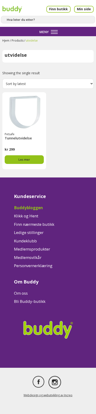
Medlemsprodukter (32, 249)
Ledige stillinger (29, 232)
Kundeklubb (25, 241)
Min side (84, 9)
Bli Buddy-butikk (29, 301)
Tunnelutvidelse (18, 138)
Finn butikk (58, 9)
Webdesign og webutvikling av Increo (48, 395)
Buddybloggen (28, 207)
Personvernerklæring (33, 265)
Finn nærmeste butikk (34, 224)
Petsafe (9, 134)
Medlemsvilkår (27, 257)
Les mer (24, 159)
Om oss (21, 293)
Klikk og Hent (26, 216)
